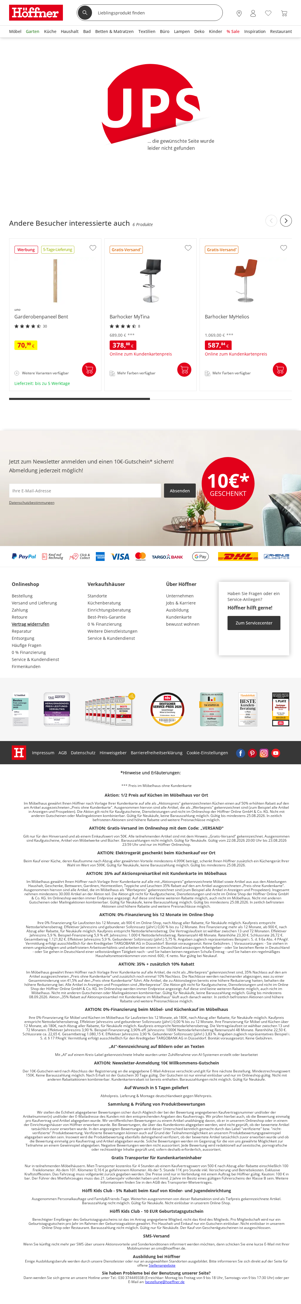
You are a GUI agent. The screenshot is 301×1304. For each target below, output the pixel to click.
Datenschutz (83, 752)
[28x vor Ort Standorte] (239, 13)
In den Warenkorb (89, 370)
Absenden (180, 491)
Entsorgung (23, 638)
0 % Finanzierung (29, 652)
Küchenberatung (104, 603)
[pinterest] (252, 752)
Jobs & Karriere (181, 603)
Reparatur (22, 631)
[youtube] (275, 752)
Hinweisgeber (113, 752)
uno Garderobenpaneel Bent (38, 388)
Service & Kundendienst (35, 659)
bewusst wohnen (183, 624)
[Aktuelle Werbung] (26, 252)
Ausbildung (177, 610)
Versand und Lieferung (34, 603)
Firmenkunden (26, 666)
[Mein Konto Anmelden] (253, 13)
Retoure (19, 617)
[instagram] (264, 752)
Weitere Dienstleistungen (113, 631)
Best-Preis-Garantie (107, 617)
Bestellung (22, 596)
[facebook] (240, 752)
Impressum (43, 752)
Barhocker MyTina (123, 388)
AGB (62, 752)
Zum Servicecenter (254, 623)
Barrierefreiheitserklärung (157, 752)
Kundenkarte (179, 617)
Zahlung (20, 610)
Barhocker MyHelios (220, 388)
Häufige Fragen (26, 645)
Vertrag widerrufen (30, 624)
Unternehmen (180, 596)
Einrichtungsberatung (109, 610)
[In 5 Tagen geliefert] (57, 252)
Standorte (97, 596)
